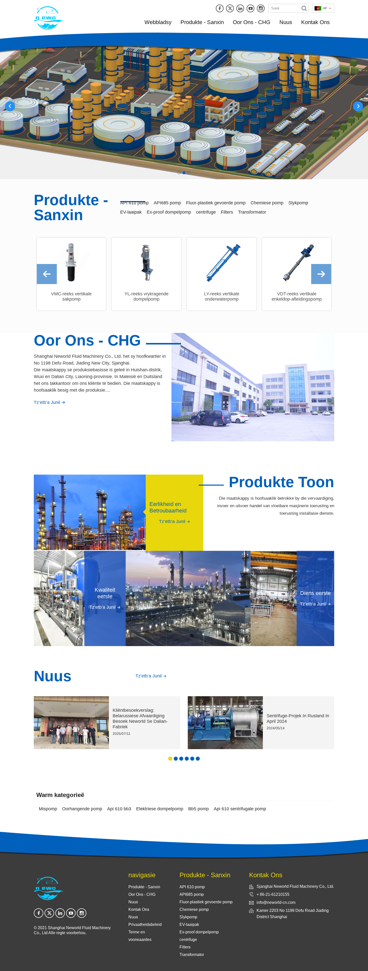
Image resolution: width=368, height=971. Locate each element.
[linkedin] (240, 8)
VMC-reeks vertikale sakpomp (71, 296)
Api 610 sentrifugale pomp (240, 808)
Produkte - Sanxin (202, 22)
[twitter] (230, 8)
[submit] (303, 8)
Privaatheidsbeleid (145, 924)
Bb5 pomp (198, 808)
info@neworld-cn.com (276, 902)
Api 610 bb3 (119, 808)
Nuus (285, 22)
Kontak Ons (315, 22)
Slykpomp (298, 202)
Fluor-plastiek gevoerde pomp (216, 202)
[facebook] (220, 8)
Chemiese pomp (267, 202)
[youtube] (250, 8)
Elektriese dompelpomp (159, 808)
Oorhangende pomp (82, 808)
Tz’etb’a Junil (47, 402)
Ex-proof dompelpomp (169, 212)
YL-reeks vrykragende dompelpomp (146, 296)
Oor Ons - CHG (251, 22)
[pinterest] (261, 8)
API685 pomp (167, 202)
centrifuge (206, 212)
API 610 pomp (134, 202)
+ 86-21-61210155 (273, 894)
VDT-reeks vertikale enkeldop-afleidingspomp (297, 296)
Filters (227, 212)
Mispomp (48, 808)
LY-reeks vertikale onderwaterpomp (221, 296)
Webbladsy (157, 22)
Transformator (252, 212)
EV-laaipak (131, 212)
